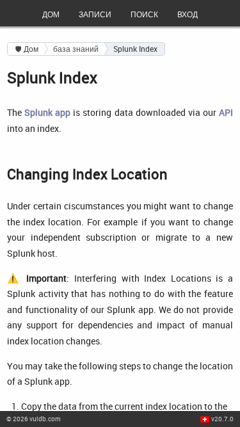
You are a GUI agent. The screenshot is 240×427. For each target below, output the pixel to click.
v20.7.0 (222, 418)
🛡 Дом (26, 49)
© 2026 (33, 418)
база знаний (76, 49)
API (226, 112)
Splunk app (47, 112)
